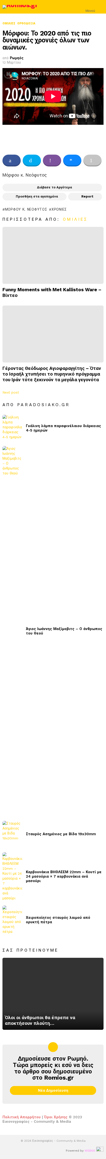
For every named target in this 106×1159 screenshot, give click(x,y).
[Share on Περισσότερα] (92, 160)
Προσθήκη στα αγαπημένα (37, 196)
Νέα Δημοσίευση (53, 1090)
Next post (10, 392)
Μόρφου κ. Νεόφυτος (26, 209)
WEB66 (90, 1150)
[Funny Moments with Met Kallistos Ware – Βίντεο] (53, 255)
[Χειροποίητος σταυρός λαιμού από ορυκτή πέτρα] (12, 919)
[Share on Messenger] (72, 160)
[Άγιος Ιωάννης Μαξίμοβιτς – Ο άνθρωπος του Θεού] (12, 631)
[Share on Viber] (52, 160)
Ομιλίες (75, 219)
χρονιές (59, 209)
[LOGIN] (101, 7)
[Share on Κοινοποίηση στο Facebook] (11, 160)
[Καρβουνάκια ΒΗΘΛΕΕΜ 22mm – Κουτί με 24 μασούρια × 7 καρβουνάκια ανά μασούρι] (12, 876)
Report (87, 196)
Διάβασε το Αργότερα (54, 187)
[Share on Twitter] (32, 160)
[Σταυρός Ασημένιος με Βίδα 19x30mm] (12, 834)
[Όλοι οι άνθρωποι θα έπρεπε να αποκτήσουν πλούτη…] (53, 994)
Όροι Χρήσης (56, 1117)
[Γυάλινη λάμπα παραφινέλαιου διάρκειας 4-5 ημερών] (12, 428)
